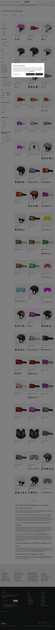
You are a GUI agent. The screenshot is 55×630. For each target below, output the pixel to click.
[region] (27, 70)
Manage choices (16, 74)
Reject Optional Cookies (30, 74)
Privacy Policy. (32, 71)
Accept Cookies (39, 74)
